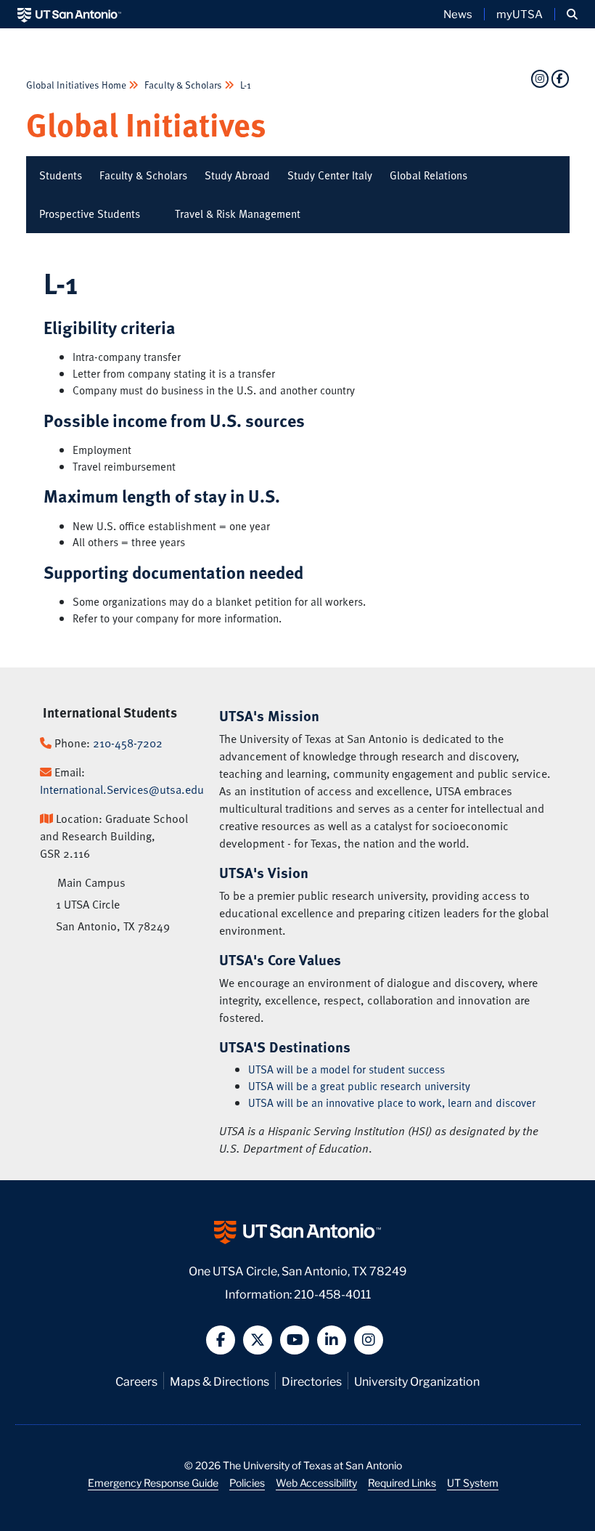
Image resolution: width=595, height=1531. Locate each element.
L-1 (244, 84)
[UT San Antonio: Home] (69, 14)
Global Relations (428, 175)
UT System (472, 1482)
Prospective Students (89, 214)
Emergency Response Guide (153, 1482)
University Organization (417, 1380)
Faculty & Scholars (183, 84)
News (457, 14)
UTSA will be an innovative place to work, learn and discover (392, 1102)
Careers (136, 1380)
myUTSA (519, 14)
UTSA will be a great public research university (359, 1086)
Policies (247, 1482)
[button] (572, 14)
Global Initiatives (146, 123)
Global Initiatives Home (77, 84)
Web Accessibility (316, 1482)
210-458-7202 (128, 743)
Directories (312, 1380)
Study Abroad (237, 175)
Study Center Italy (329, 175)
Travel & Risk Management (237, 214)
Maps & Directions (219, 1380)
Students (60, 175)
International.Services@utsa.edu (122, 789)
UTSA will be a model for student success (346, 1069)
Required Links (402, 1482)
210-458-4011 (332, 1293)
